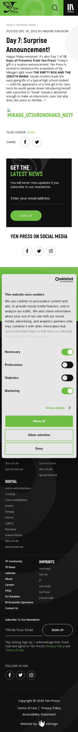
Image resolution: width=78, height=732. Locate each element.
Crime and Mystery (16, 500)
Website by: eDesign (39, 724)
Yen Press (45, 568)
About (8, 579)
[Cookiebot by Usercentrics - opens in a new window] (55, 280)
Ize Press (44, 592)
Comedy (10, 494)
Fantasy (9, 511)
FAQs (8, 590)
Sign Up (58, 630)
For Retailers (12, 596)
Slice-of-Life (12, 463)
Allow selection (39, 435)
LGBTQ (9, 523)
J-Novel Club (46, 598)
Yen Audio (45, 586)
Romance (10, 529)
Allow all (39, 421)
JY (40, 580)
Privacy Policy (55, 646)
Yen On (43, 574)
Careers (9, 585)
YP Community (13, 561)
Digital (11, 481)
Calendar (10, 573)
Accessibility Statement (39, 714)
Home (9, 25)
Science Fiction (47, 463)
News (31, 132)
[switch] (67, 364)
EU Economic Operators (19, 602)
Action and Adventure (18, 488)
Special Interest (14, 469)
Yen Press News (26, 25)
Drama (9, 506)
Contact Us (11, 608)
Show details (55, 408)
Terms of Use (14, 650)
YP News (10, 567)
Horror (9, 517)
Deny (39, 448)
